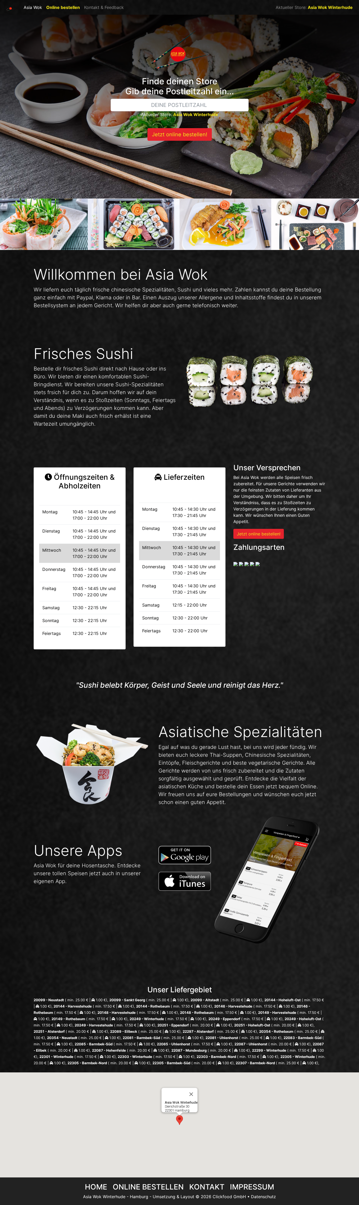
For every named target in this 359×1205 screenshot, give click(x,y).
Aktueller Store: (314, 7)
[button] (179, 1120)
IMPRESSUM (252, 1186)
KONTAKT (206, 1186)
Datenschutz (263, 1196)
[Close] (191, 1094)
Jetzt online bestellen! (179, 134)
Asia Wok (33, 7)
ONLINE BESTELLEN (148, 1186)
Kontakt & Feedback (104, 7)
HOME (96, 1186)
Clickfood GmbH (229, 1196)
